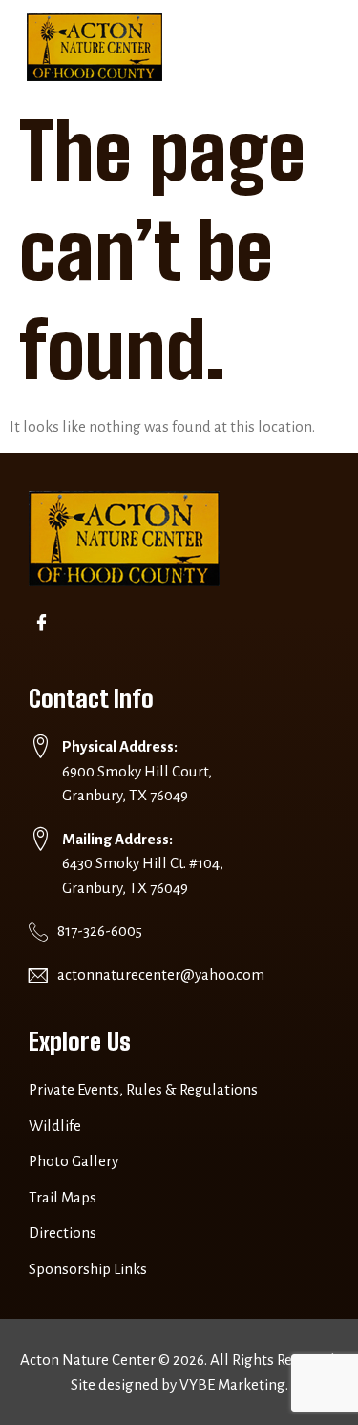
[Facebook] (45, 624)
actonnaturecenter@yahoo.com (160, 975)
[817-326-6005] (38, 931)
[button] (313, 47)
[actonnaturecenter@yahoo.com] (38, 975)
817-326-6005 (99, 931)
